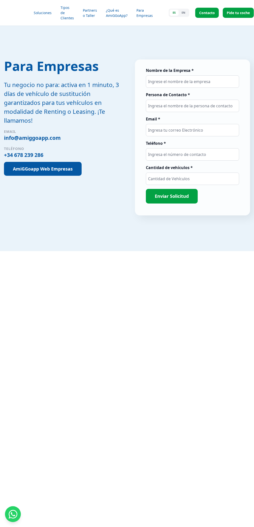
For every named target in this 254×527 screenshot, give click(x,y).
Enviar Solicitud (172, 196)
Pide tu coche (238, 12)
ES (174, 12)
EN (183, 12)
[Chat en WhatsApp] (13, 514)
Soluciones (43, 12)
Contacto (207, 12)
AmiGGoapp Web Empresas (43, 169)
